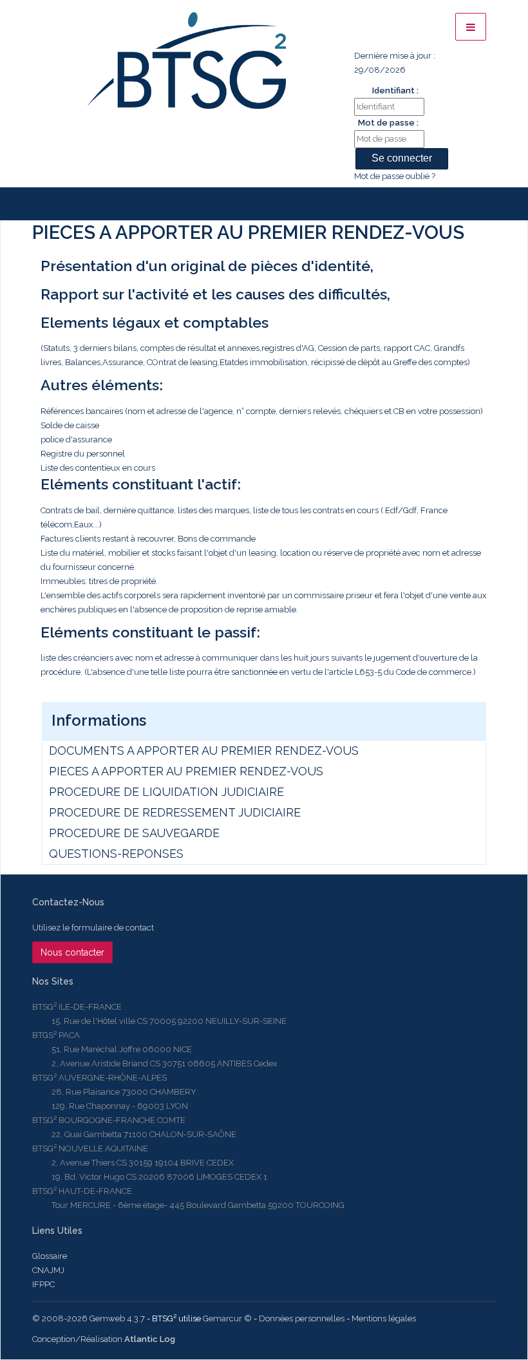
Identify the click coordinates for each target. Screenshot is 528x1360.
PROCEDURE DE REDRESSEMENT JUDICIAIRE (175, 812)
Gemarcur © (227, 1318)
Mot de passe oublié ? (394, 176)
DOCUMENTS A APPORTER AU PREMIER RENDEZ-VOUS (204, 750)
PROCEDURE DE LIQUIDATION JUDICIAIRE (166, 791)
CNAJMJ (48, 1270)
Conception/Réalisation (103, 1339)
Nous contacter (72, 952)
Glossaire (49, 1256)
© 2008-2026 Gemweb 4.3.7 (88, 1318)
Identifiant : (395, 90)
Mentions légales (384, 1318)
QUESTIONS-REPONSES (116, 853)
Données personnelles (301, 1318)
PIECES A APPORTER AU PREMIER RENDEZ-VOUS (186, 771)
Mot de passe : (388, 123)
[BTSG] (186, 60)
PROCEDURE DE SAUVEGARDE (134, 833)
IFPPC (43, 1284)
